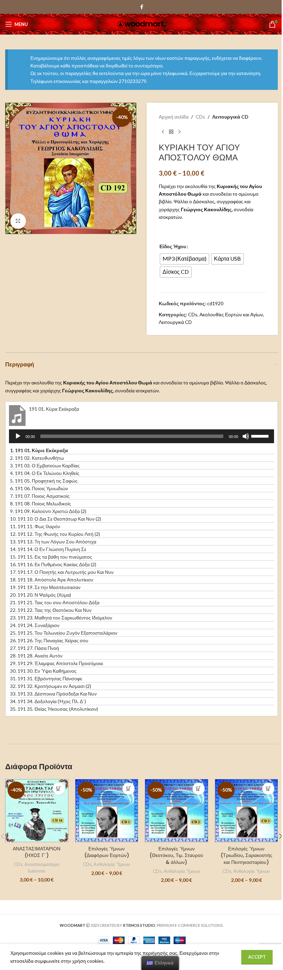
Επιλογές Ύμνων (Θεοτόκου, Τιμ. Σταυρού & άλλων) (176, 855)
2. (37, 458)
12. (55, 534)
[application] (141, 436)
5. (44, 481)
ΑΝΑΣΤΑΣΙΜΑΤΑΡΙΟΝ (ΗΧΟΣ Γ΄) (36, 852)
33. (53, 694)
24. (34, 625)
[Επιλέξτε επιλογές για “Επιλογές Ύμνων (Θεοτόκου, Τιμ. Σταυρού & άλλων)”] (199, 789)
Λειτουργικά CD (230, 117)
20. (40, 595)
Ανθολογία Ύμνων (112, 864)
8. (40, 503)
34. (48, 701)
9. (48, 511)
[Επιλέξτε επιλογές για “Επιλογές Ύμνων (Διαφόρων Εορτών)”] (129, 789)
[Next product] (179, 132)
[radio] (184, 259)
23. (61, 618)
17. (62, 572)
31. (46, 678)
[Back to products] (171, 132)
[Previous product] (163, 132)
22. (50, 610)
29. (56, 663)
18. (51, 579)
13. (53, 541)
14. (48, 549)
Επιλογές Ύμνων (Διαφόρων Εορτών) (106, 852)
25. (63, 633)
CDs (200, 117)
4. (44, 473)
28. (36, 656)
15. (51, 557)
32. (50, 686)
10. (55, 519)
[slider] (261, 435)
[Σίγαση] (245, 440)
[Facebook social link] (141, 7)
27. (34, 648)
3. (45, 465)
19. (45, 587)
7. (40, 496)
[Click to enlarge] (18, 221)
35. (54, 709)
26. (49, 640)
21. (54, 602)
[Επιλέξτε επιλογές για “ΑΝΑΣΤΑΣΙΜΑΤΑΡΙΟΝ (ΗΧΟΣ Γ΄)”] (59, 789)
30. (43, 671)
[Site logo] (141, 24)
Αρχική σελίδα (173, 117)
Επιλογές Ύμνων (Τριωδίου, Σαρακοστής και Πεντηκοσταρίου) (246, 855)
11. (35, 526)
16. (53, 564)
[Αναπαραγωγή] (17, 440)
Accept (257, 957)
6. (39, 488)
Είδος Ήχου (172, 246)
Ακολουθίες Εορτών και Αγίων (231, 314)
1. (39, 450)
